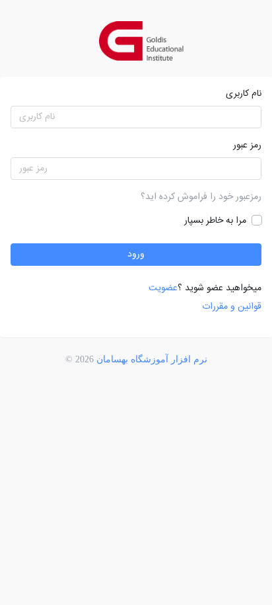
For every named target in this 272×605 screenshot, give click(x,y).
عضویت (163, 288)
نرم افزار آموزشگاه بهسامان (151, 359)
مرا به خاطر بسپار (216, 220)
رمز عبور (247, 145)
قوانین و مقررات (231, 307)
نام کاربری (243, 94)
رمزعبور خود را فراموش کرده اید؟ (201, 197)
